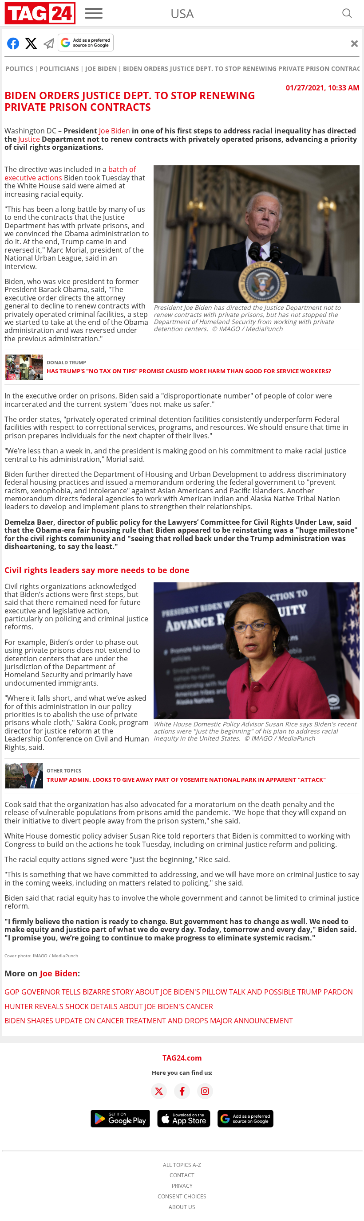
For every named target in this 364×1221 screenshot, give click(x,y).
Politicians (59, 68)
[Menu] (93, 13)
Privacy (182, 1186)
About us (182, 1207)
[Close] (355, 43)
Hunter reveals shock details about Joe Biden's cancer (108, 1006)
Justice (28, 139)
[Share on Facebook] (13, 43)
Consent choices (182, 1197)
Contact (182, 1175)
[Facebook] (182, 1091)
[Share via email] (49, 43)
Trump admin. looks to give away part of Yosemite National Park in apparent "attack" (186, 779)
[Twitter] (159, 1091)
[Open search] (347, 13)
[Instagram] (205, 1091)
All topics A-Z (182, 1165)
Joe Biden (101, 68)
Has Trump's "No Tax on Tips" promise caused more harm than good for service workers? (189, 371)
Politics (19, 68)
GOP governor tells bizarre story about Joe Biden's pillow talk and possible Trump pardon (178, 992)
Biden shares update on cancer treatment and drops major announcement (148, 1021)
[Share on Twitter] (31, 43)
